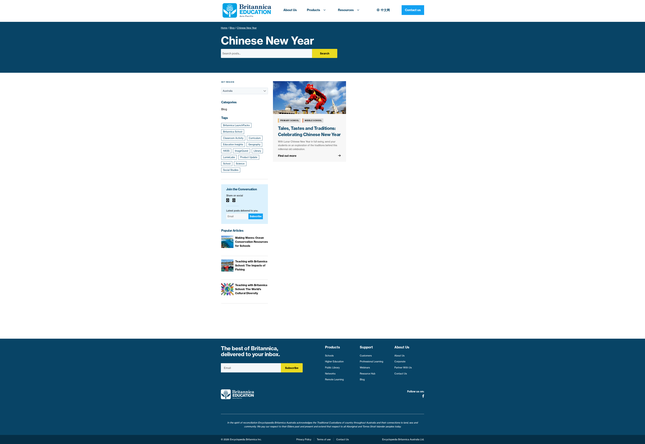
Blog (232, 27)
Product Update (248, 157)
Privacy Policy (303, 439)
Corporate (399, 361)
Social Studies (230, 170)
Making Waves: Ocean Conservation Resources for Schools (251, 241)
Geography (254, 144)
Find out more (287, 155)
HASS (226, 150)
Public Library (332, 367)
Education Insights (233, 144)
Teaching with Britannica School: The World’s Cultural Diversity (251, 289)
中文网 (385, 10)
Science (240, 163)
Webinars (365, 367)
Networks (330, 373)
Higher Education (334, 361)
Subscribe (256, 216)
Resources (346, 10)
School (226, 163)
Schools (329, 355)
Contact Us (400, 373)
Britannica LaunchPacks (236, 125)
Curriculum (255, 138)
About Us (290, 10)
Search (324, 53)
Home (224, 27)
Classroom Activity (233, 138)
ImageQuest (241, 150)
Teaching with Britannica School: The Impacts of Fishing (251, 265)
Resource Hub (367, 373)
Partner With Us (403, 367)
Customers (366, 355)
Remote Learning (334, 379)
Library (257, 150)
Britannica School (232, 131)
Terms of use (324, 439)
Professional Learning (371, 361)
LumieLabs (229, 157)
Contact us (413, 10)
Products (313, 10)
